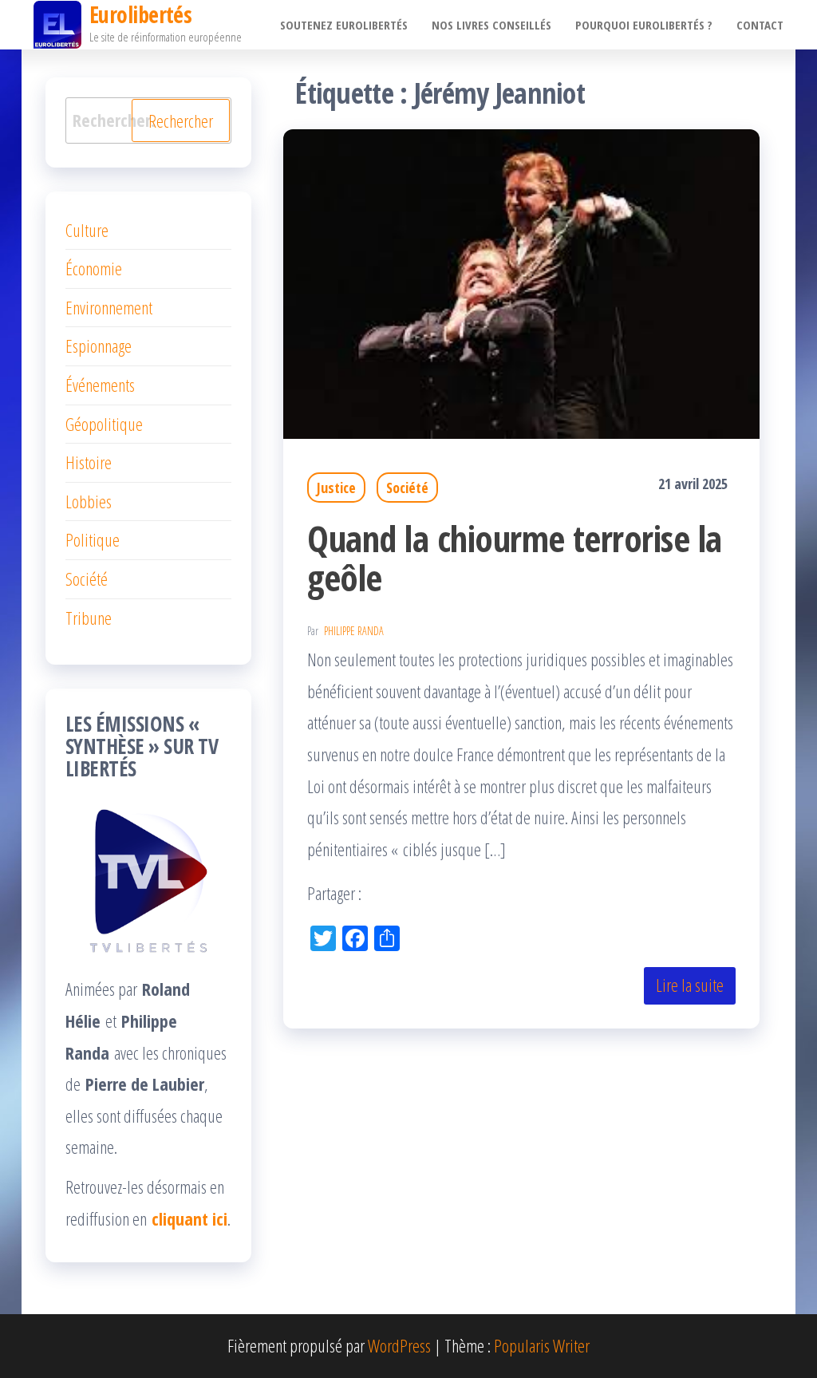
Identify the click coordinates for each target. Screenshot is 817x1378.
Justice (336, 487)
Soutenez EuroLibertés (344, 25)
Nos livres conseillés (491, 25)
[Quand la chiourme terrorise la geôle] (521, 282)
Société (407, 487)
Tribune (88, 618)
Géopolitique (104, 424)
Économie (93, 268)
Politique (92, 539)
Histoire (88, 462)
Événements (100, 385)
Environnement (108, 307)
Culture (87, 230)
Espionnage (98, 345)
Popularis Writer (542, 1345)
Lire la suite (690, 985)
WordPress (399, 1345)
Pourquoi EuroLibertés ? (643, 25)
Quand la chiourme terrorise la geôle (514, 558)
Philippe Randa (354, 630)
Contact (759, 25)
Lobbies (88, 501)
